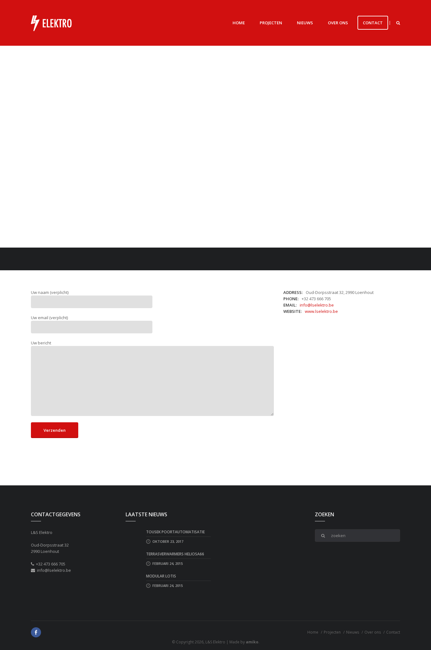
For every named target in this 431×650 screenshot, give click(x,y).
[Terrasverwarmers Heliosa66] (133, 558)
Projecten (271, 23)
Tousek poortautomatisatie (175, 532)
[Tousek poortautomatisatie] (133, 536)
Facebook (36, 632)
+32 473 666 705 (50, 564)
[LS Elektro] (51, 23)
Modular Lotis (161, 576)
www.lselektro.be (321, 311)
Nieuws (305, 23)
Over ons (338, 23)
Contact (373, 23)
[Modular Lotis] (133, 580)
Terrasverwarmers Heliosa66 (175, 554)
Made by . (244, 642)
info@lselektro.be (317, 305)
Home (239, 23)
